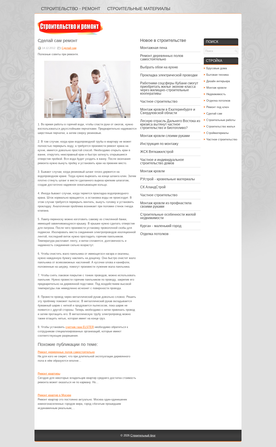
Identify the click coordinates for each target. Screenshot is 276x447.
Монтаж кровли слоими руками (165, 135)
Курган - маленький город (160, 226)
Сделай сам (69, 48)
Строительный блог (143, 435)
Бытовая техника (217, 75)
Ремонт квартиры (49, 373)
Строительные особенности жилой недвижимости (168, 216)
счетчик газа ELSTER (80, 327)
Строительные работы (220, 120)
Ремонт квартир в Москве (54, 395)
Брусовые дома (216, 68)
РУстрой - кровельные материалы (167, 179)
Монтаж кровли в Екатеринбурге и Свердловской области (167, 111)
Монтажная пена (153, 47)
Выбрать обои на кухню (159, 67)
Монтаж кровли (152, 171)
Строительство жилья (220, 126)
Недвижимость (216, 94)
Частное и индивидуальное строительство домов (162, 161)
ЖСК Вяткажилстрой (156, 151)
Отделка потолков (154, 234)
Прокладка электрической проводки (169, 75)
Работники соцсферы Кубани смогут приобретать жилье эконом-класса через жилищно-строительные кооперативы (169, 88)
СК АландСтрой (153, 187)
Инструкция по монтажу (159, 143)
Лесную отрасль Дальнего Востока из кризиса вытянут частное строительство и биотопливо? (170, 124)
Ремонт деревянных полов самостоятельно (66, 352)
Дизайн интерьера (218, 81)
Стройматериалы (217, 133)
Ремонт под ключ (217, 107)
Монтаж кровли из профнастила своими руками (165, 205)
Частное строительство (158, 101)
